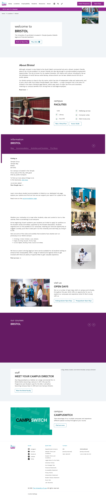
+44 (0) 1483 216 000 (85, 454)
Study (10, 3)
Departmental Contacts (51, 449)
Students (34, 3)
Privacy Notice (49, 472)
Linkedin (33, 456)
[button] (22, 42)
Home (3, 13)
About (49, 3)
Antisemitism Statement (51, 475)
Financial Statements (50, 467)
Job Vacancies (49, 482)
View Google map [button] (15, 185)
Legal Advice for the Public (52, 460)
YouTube (33, 451)
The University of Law (40, 488)
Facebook (33, 454)
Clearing (14, 9)
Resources (42, 3)
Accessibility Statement (51, 470)
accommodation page (30, 198)
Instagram (33, 449)
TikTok (32, 459)
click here (25, 180)
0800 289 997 (66, 454)
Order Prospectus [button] (84, 3)
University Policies (49, 462)
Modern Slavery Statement (52, 477)
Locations (17, 3)
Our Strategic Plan (50, 465)
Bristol (16, 13)
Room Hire (48, 480)
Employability (25, 3)
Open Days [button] (97, 3)
